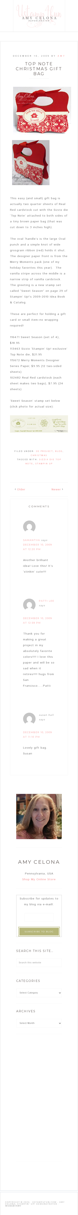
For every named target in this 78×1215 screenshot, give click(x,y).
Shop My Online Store (39, 879)
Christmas (39, 455)
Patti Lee (46, 600)
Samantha (31, 540)
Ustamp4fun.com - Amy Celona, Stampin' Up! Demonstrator (39, 16)
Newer (56, 489)
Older (21, 489)
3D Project (44, 451)
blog (59, 451)
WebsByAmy (13, 1206)
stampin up (44, 463)
